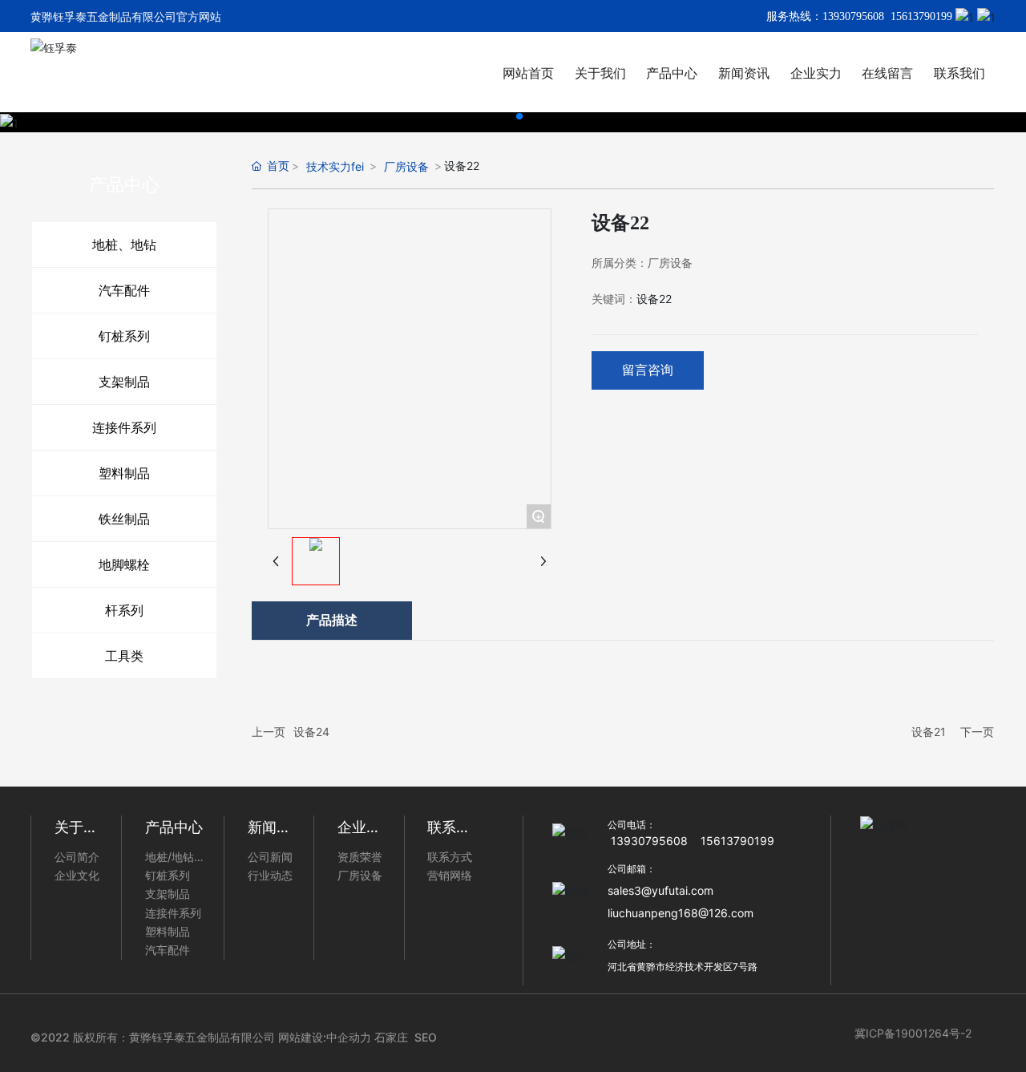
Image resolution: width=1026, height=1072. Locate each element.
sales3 (624, 890)
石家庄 (391, 1037)
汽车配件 (124, 290)
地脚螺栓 (124, 564)
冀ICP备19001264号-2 (912, 1033)
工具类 (124, 656)
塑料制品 (124, 473)
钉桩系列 (124, 336)
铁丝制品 (124, 519)
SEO (425, 1037)
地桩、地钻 (124, 245)
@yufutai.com (677, 890)
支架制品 (124, 382)
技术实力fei (335, 166)
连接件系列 (124, 427)
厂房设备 (406, 166)
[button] (506, 116)
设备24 (311, 731)
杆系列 (124, 610)
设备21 (928, 731)
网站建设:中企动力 (324, 1037)
